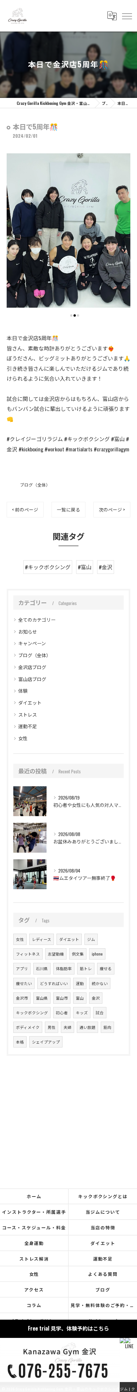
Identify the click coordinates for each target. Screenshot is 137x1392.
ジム (91, 939)
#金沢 (105, 567)
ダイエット (30, 702)
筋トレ (86, 968)
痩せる (106, 968)
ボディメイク (28, 1027)
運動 (80, 983)
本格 (20, 1041)
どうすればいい (54, 983)
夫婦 (67, 1027)
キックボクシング (32, 1012)
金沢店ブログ (32, 666)
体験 (23, 690)
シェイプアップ (46, 1041)
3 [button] (78, 315)
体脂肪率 (64, 968)
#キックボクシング (47, 567)
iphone (97, 954)
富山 (80, 998)
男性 (52, 1027)
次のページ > (112, 509)
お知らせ (27, 631)
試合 (100, 1012)
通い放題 (87, 1027)
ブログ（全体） (35, 485)
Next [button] (123, 235)
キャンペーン (32, 643)
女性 (23, 738)
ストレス (27, 714)
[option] (68, 230)
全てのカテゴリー (37, 619)
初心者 (62, 1012)
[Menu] (126, 15)
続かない (100, 983)
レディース (41, 939)
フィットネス (28, 954)
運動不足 (27, 726)
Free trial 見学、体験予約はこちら (68, 1328)
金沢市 (22, 998)
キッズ (82, 1012)
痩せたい (24, 983)
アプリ (22, 968)
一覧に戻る (68, 509)
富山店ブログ (32, 678)
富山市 (62, 998)
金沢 (96, 998)
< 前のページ (25, 509)
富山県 (42, 998)
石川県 (42, 968)
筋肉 (107, 1027)
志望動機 (56, 954)
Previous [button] (13, 235)
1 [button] (71, 315)
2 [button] (74, 315)
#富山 (84, 567)
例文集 (78, 954)
